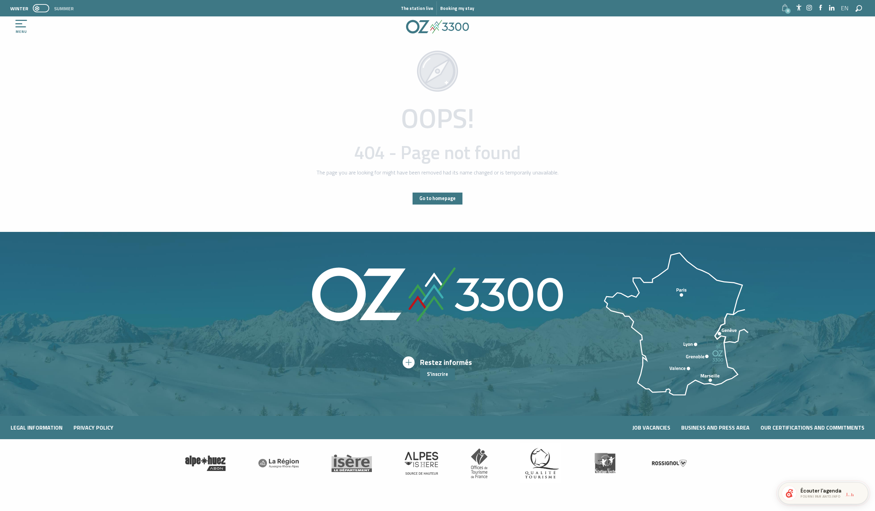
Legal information (37, 427)
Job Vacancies (651, 427)
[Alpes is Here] (421, 463)
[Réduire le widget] (860, 493)
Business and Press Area (715, 427)
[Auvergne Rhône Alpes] (278, 463)
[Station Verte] (605, 463)
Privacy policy (93, 427)
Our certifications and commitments (812, 427)
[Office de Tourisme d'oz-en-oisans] (437, 27)
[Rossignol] (669, 463)
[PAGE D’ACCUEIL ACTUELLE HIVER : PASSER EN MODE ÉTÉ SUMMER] (41, 8)
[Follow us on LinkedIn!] (831, 8)
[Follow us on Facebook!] (820, 8)
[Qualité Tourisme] (540, 463)
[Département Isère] (351, 463)
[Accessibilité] (799, 7)
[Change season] (43, 8)
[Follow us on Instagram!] (809, 8)
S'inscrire (437, 374)
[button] (845, 8)
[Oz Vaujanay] (205, 463)
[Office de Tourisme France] (479, 463)
